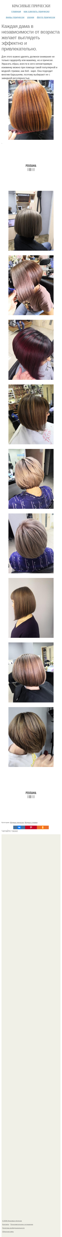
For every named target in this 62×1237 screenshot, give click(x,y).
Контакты (5, 1224)
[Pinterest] (31, 827)
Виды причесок (15, 17)
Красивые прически (31, 5)
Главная (16, 11)
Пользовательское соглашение (21, 1224)
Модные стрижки (31, 822)
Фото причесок (46, 17)
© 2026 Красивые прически (12, 1221)
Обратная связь (8, 1231)
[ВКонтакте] (19, 827)
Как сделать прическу (37, 11)
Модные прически (17, 822)
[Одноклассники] (43, 827)
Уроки (30, 17)
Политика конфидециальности (13, 1228)
